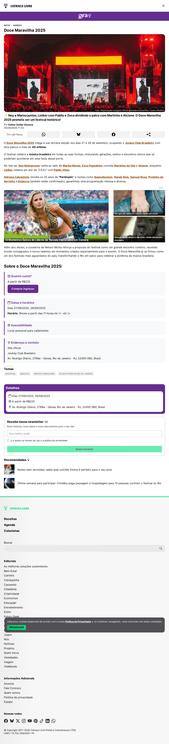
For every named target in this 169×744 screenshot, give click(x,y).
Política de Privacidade (78, 621)
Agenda (17, 25)
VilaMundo (10, 666)
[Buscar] (160, 548)
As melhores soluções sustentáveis (26, 566)
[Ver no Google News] (14, 134)
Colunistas (11, 531)
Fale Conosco (12, 688)
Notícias (9, 643)
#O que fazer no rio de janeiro (76, 373)
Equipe (8, 701)
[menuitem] (84, 520)
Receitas (10, 519)
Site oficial (14, 348)
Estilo (7, 612)
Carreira (9, 575)
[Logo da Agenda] (84, 17)
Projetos (9, 648)
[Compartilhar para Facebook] (113, 134)
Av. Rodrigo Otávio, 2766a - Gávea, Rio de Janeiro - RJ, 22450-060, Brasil (54, 358)
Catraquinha (11, 580)
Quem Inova (11, 652)
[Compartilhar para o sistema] (148, 134)
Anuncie (9, 683)
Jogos (8, 634)
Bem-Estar (10, 571)
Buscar (8, 542)
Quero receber (84, 449)
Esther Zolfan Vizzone (20, 124)
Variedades (11, 657)
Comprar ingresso (23, 288)
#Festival (10, 373)
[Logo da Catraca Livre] (18, 5)
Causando (10, 584)
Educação (10, 602)
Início (7, 25)
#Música (24, 373)
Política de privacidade (18, 697)
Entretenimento (13, 607)
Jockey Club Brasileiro (22, 353)
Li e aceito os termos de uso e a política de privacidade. (39, 440)
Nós (6, 639)
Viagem (8, 662)
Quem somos (12, 692)
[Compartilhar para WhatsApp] (43, 134)
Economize (11, 598)
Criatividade (11, 593)
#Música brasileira (44, 373)
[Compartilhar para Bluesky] (78, 134)
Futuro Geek (11, 616)
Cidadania (10, 589)
